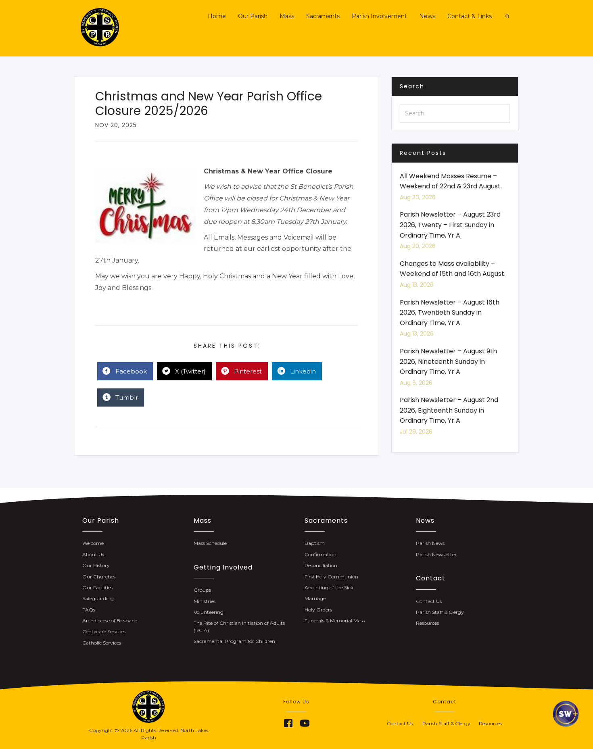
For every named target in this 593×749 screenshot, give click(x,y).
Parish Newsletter (436, 554)
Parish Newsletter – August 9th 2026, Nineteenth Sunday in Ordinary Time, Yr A (448, 361)
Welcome (93, 543)
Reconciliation (321, 565)
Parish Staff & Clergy (440, 612)
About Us (93, 554)
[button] (288, 723)
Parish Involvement (379, 16)
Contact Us (429, 601)
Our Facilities (97, 587)
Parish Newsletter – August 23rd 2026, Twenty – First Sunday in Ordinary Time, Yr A (450, 225)
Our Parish (252, 16)
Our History (96, 565)
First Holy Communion (331, 577)
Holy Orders (318, 610)
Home (217, 16)
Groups (202, 590)
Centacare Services (103, 631)
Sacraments (323, 16)
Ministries (204, 601)
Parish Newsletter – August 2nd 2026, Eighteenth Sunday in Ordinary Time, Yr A (449, 410)
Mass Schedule (210, 543)
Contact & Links (469, 16)
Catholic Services (101, 643)
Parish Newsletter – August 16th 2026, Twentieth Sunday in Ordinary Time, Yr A (449, 313)
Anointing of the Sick (329, 587)
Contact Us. (404, 723)
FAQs (88, 610)
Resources (427, 623)
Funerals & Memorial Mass (335, 621)
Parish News (430, 543)
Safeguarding (98, 598)
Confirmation (320, 554)
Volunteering (208, 612)
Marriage (315, 598)
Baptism (315, 543)
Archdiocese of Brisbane (109, 621)
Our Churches (98, 577)
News (427, 16)
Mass (287, 16)
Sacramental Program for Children (234, 641)
